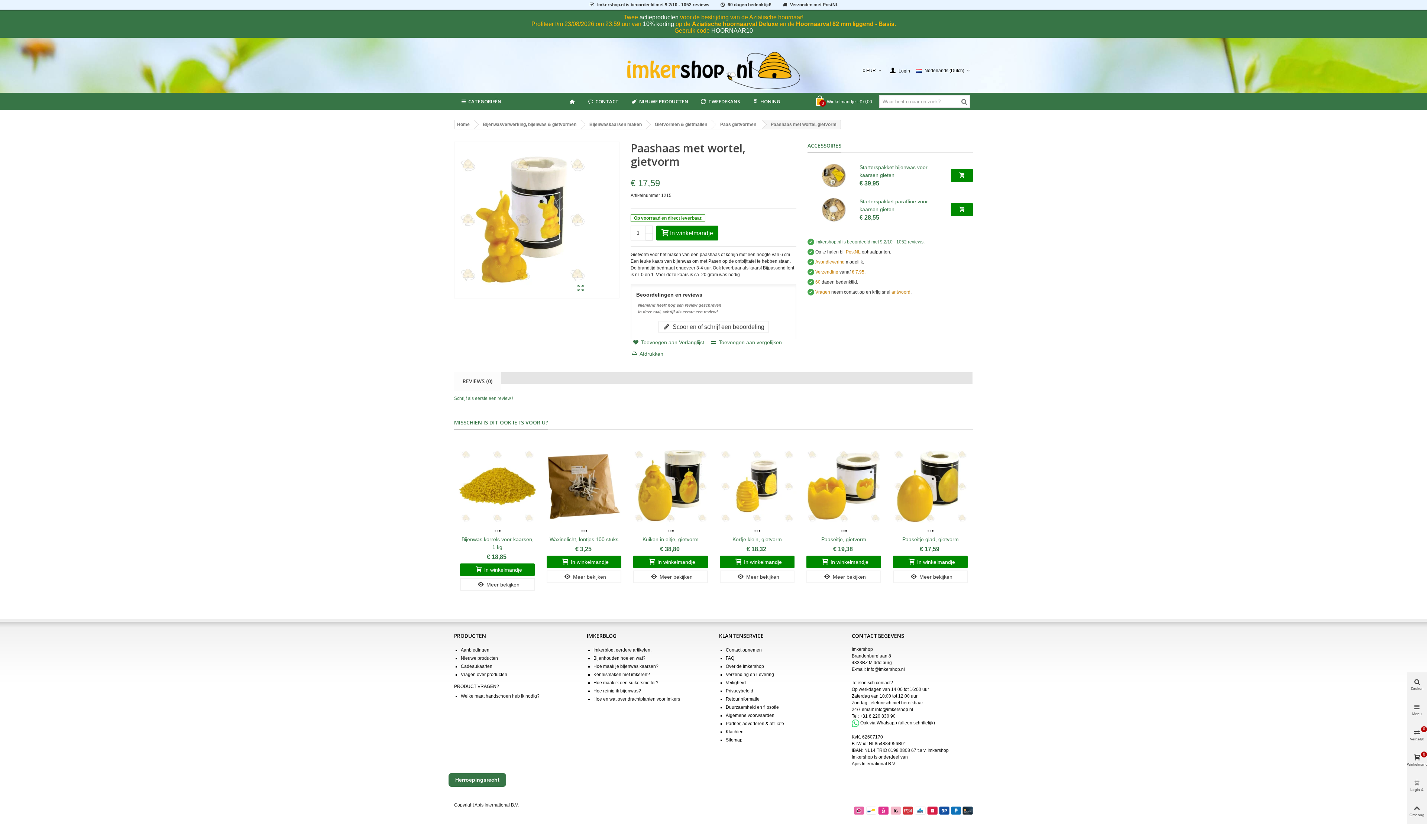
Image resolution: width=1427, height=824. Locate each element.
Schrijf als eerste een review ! (483, 398)
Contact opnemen (744, 650)
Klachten (735, 731)
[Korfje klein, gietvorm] (757, 486)
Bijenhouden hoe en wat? (619, 658)
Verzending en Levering (750, 674)
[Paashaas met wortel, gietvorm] (581, 288)
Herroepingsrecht (477, 780)
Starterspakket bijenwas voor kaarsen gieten (894, 171)
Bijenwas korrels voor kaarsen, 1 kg (498, 543)
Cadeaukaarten (476, 666)
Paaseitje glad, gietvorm (930, 539)
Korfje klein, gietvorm (757, 539)
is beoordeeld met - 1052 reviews (653, 4)
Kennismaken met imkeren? (621, 674)
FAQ (730, 658)
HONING (770, 101)
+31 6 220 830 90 (878, 716)
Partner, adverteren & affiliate (755, 723)
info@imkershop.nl (886, 669)
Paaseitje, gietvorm (843, 539)
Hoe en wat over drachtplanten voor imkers (636, 699)
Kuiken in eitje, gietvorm (671, 539)
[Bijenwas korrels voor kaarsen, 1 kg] (497, 486)
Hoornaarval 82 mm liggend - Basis (845, 24)
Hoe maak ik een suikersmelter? (626, 682)
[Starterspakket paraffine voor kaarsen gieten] (834, 209)
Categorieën (484, 101)
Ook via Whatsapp (878, 723)
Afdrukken (651, 354)
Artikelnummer (645, 195)
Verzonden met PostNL (814, 4)
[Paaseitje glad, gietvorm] (930, 486)
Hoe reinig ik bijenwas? (617, 691)
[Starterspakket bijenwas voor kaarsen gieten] (834, 175)
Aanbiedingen (475, 650)
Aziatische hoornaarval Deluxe (735, 24)
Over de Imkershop (745, 666)
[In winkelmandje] (962, 175)
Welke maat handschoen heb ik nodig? (500, 696)
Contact (607, 101)
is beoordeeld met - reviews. (870, 242)
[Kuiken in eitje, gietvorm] (670, 486)
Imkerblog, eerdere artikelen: (622, 650)
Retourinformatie (743, 699)
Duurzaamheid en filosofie (752, 707)
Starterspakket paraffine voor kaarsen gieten (894, 205)
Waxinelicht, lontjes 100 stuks (584, 539)
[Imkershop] (713, 70)
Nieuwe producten (663, 101)
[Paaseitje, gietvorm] (843, 486)
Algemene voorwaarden (750, 715)
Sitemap (734, 740)
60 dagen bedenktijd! (749, 4)
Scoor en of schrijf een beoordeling (717, 326)
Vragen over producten (484, 674)
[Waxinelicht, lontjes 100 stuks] (584, 486)
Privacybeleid (739, 691)
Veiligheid (736, 682)
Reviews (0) (477, 381)
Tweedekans (724, 101)
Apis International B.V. (874, 763)
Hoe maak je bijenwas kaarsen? (626, 666)
